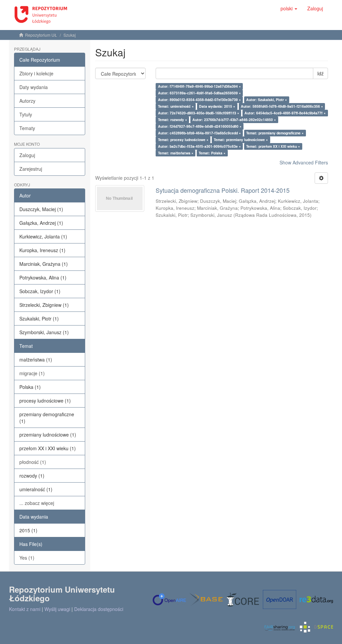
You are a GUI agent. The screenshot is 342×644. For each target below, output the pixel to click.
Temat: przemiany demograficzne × (275, 132)
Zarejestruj (30, 168)
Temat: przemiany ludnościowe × (241, 139)
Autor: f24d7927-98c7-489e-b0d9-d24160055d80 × (199, 126)
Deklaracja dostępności (98, 609)
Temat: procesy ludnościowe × (183, 139)
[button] (289, 8)
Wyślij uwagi (57, 609)
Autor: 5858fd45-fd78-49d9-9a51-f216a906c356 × (282, 106)
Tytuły (25, 114)
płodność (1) (32, 462)
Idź (320, 73)
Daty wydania (33, 87)
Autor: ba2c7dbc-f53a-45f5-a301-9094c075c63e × (199, 146)
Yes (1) (26, 557)
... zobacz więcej (36, 503)
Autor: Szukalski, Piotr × (266, 99)
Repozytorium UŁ (41, 35)
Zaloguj (27, 155)
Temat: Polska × (212, 152)
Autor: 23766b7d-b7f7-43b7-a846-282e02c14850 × (234, 119)
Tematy (27, 128)
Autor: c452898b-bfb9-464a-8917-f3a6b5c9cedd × (199, 132)
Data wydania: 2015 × (217, 106)
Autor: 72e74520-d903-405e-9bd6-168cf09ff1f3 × (198, 112)
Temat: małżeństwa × (175, 152)
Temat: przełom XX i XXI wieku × (273, 146)
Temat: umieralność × (176, 106)
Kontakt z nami (24, 609)
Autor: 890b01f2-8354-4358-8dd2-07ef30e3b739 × (199, 99)
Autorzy (27, 100)
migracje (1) (32, 373)
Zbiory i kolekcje (36, 73)
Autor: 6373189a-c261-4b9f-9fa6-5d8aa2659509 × (199, 92)
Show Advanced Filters (304, 162)
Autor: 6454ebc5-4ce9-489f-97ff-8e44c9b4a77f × (285, 112)
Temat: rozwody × (172, 119)
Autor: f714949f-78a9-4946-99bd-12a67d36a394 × (199, 86)
